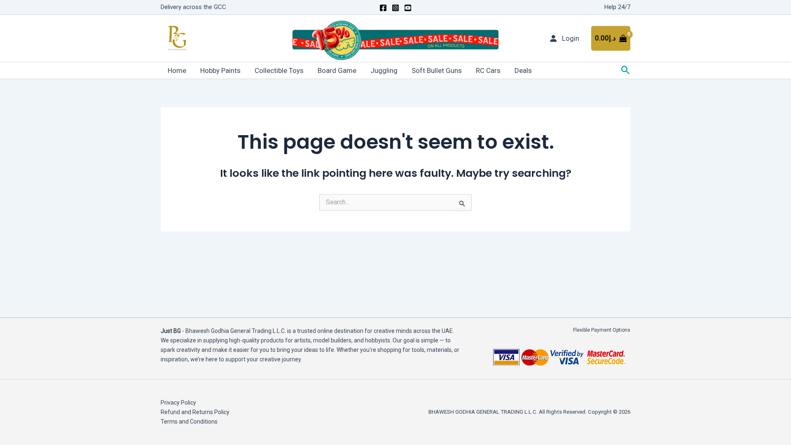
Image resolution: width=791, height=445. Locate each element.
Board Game (337, 70)
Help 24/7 (617, 7)
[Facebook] (383, 8)
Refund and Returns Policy (195, 412)
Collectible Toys (279, 70)
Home (177, 70)
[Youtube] (408, 8)
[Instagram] (395, 8)
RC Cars (488, 70)
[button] (625, 70)
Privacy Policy (178, 402)
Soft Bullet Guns (437, 70)
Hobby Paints (220, 70)
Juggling (384, 70)
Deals (523, 70)
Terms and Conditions (189, 421)
